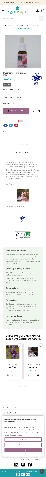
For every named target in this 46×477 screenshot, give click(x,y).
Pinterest (16, 125)
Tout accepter (23, 450)
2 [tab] (24, 67)
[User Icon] (37, 10)
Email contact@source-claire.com (30, 2)
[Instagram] (23, 464)
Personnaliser (23, 439)
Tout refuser (23, 445)
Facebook (5, 125)
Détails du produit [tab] (23, 152)
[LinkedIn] (16, 464)
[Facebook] (30, 464)
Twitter (11, 125)
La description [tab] (23, 144)
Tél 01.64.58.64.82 (9, 2)
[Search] (42, 18)
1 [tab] (22, 67)
